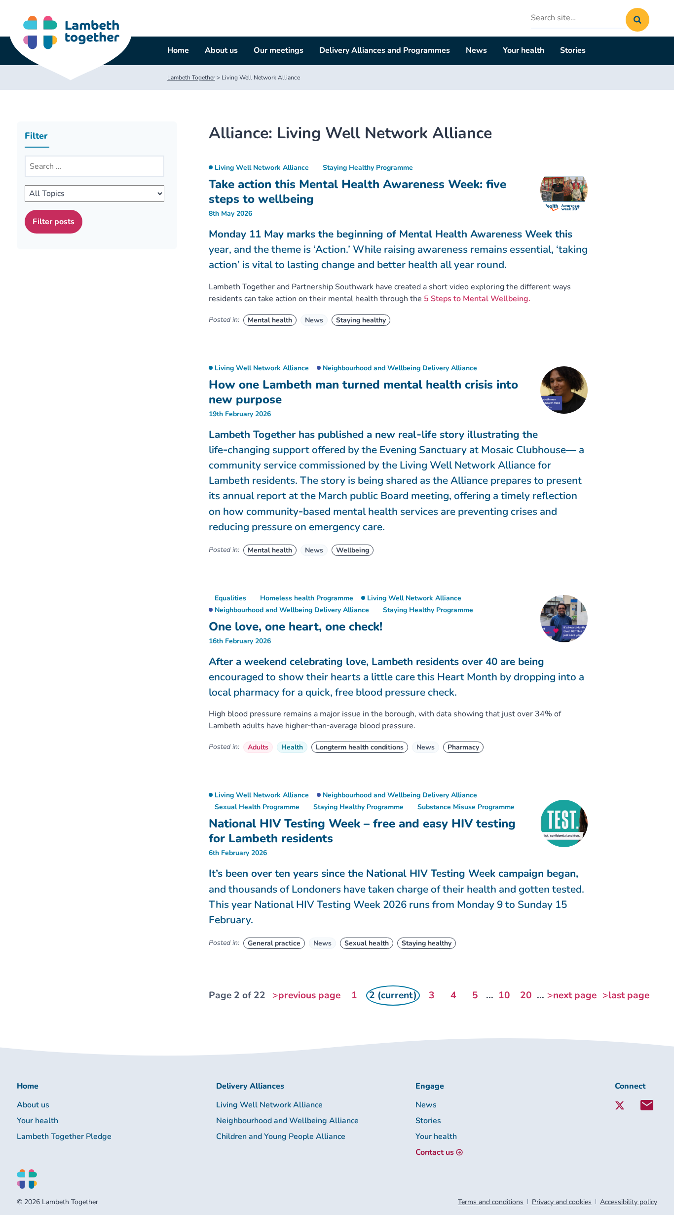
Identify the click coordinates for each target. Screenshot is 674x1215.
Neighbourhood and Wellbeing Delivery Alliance (400, 368)
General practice (274, 943)
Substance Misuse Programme (466, 807)
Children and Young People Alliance (280, 1136)
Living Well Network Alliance (262, 167)
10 (504, 995)
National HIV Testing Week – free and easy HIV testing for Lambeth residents (362, 831)
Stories (573, 50)
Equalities (230, 598)
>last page (625, 995)
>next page (572, 995)
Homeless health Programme (306, 598)
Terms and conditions (491, 1202)
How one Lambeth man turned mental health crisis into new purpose (363, 392)
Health (292, 747)
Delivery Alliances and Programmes (384, 50)
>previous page (306, 995)
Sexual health (366, 943)
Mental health (270, 320)
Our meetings (278, 50)
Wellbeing (352, 550)
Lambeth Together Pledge (64, 1136)
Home (178, 50)
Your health (523, 50)
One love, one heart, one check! (295, 626)
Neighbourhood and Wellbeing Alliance (287, 1120)
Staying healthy (361, 320)
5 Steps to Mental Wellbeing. (477, 298)
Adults (258, 747)
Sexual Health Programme (257, 807)
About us (221, 50)
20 (526, 995)
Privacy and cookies (562, 1202)
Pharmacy (463, 747)
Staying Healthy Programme (368, 167)
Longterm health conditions (360, 747)
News (476, 50)
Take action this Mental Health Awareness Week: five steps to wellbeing (357, 191)
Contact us (434, 1152)
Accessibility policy (628, 1202)
